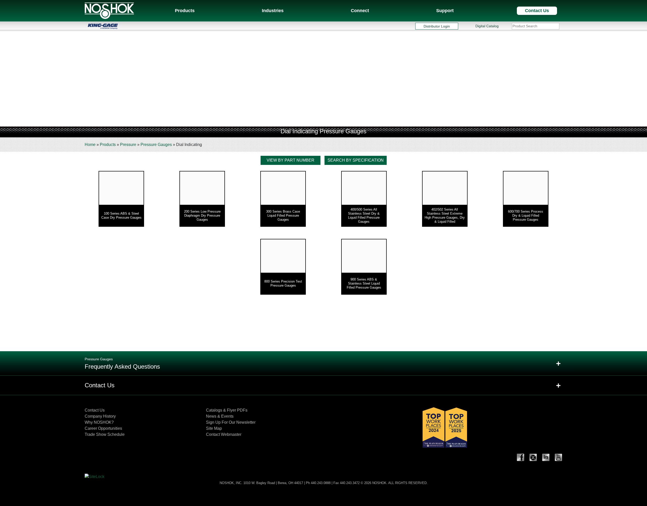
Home (90, 144)
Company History (100, 416)
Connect (360, 10)
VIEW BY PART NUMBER (290, 160)
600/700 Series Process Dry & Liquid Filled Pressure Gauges (525, 215)
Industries (273, 10)
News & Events (220, 416)
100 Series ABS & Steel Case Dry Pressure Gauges (121, 215)
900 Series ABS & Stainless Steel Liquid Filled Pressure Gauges (364, 283)
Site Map (214, 428)
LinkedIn (546, 457)
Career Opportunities (103, 428)
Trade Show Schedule (105, 434)
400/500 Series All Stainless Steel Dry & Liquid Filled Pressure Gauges (364, 215)
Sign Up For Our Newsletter (231, 422)
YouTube (558, 457)
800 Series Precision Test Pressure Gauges (283, 283)
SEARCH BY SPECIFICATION (356, 160)
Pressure (128, 144)
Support (445, 10)
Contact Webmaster (223, 434)
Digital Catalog (487, 26)
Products (185, 10)
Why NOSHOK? (99, 422)
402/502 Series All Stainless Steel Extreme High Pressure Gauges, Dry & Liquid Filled (445, 215)
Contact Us (537, 10)
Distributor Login (437, 26)
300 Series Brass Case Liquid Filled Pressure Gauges (283, 215)
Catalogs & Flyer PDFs (226, 410)
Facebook (520, 457)
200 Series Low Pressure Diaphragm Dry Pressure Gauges (202, 215)
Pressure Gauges (156, 144)
